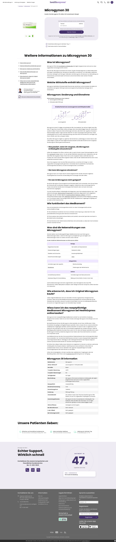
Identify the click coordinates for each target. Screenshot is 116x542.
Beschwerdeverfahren (64, 505)
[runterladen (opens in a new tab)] (83, 526)
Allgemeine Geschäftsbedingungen (67, 498)
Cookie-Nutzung (85, 540)
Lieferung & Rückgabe (20, 2)
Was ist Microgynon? (25, 63)
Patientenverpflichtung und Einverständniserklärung (65, 508)
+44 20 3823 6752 (24, 501)
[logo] (58, 2)
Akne (73, 257)
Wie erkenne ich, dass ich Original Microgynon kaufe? (29, 77)
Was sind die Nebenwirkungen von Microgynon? (29, 72)
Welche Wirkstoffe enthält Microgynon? (30, 66)
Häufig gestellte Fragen (43, 502)
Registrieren (88, 517)
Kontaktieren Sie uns (43, 504)
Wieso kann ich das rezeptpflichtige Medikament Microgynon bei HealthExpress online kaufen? (29, 82)
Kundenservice (70, 354)
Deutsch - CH (83, 502)
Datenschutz (62, 503)
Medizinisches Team (43, 500)
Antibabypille (27, 6)
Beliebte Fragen (31, 2)
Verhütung (21, 6)
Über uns (40, 496)
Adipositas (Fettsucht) (70, 196)
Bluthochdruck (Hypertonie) (65, 193)
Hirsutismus (51, 267)
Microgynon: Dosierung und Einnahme (30, 69)
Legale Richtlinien (63, 496)
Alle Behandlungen (7, 2)
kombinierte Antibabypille (66, 66)
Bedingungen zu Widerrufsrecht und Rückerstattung (67, 500)
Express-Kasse (71, 32)
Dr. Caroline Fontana (28, 90)
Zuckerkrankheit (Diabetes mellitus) (75, 195)
